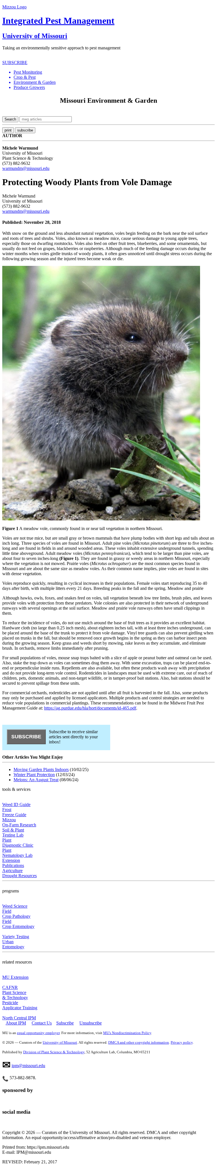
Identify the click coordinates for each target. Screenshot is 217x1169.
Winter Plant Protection (34, 774)
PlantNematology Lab (17, 853)
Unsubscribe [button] (90, 1023)
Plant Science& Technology (15, 995)
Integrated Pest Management (58, 21)
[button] (114, 72)
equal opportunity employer (38, 1033)
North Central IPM (19, 1017)
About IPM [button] (16, 1023)
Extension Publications (13, 863)
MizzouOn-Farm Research (19, 822)
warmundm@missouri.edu (25, 168)
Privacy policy (182, 1042)
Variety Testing (15, 936)
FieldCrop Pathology (16, 914)
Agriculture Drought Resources (19, 873)
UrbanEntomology (13, 944)
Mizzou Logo (14, 7)
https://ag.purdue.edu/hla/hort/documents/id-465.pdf (90, 708)
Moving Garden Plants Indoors (41, 769)
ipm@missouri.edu (28, 1065)
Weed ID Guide (16, 804)
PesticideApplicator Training (19, 1005)
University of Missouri (34, 36)
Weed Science (14, 906)
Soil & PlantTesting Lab (13, 832)
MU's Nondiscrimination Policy (127, 1033)
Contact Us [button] (42, 1023)
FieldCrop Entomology (18, 924)
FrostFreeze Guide (14, 812)
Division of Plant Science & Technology (53, 1052)
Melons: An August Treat (36, 779)
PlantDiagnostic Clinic (17, 843)
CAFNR (10, 987)
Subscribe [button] (65, 1023)
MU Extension (15, 977)
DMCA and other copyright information (138, 1042)
